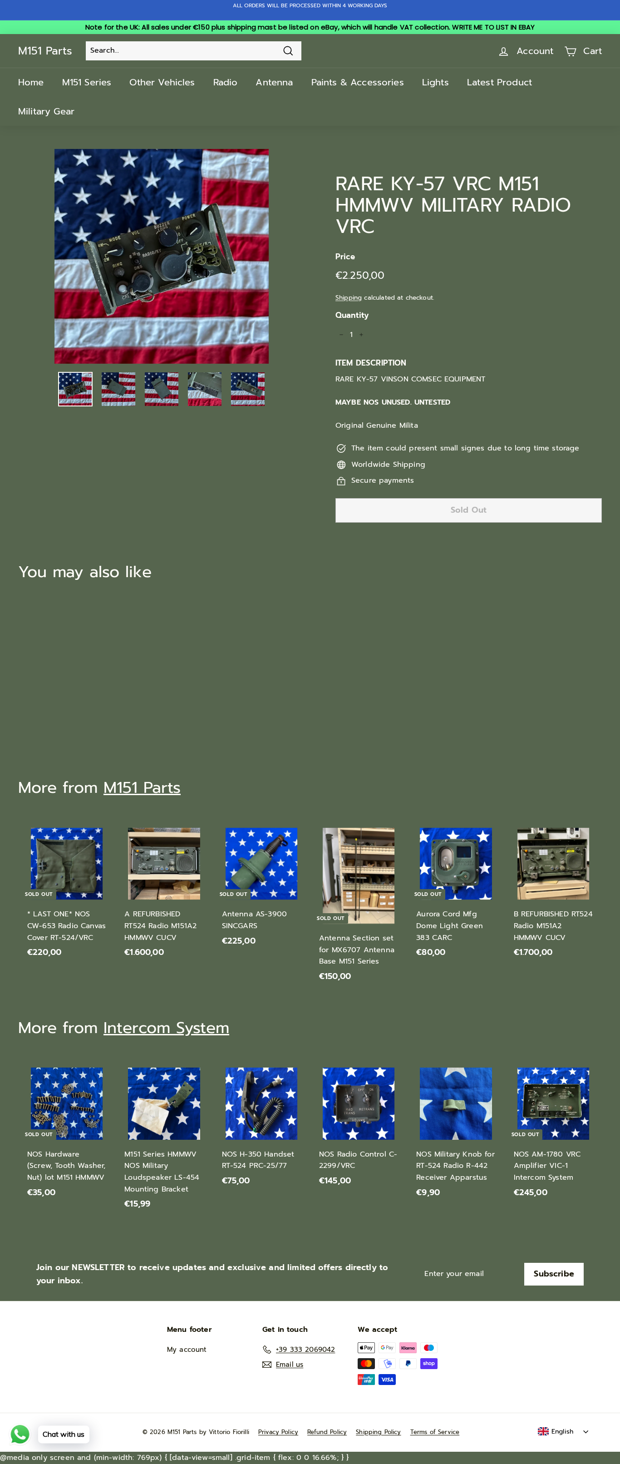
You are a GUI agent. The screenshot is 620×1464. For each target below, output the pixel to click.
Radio (225, 82)
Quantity (352, 315)
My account (187, 1350)
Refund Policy (327, 1432)
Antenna (274, 82)
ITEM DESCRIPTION (371, 363)
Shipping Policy (378, 1432)
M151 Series (87, 82)
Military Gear (46, 111)
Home (31, 82)
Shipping (348, 297)
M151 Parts (45, 51)
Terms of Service (435, 1432)
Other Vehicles (162, 82)
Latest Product (499, 82)
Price (345, 256)
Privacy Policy (278, 1432)
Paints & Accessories (357, 82)
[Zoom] (162, 256)
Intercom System (166, 1028)
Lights (435, 82)
